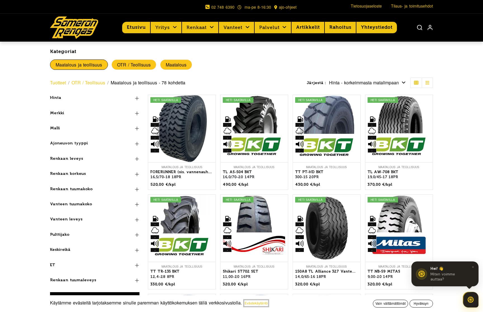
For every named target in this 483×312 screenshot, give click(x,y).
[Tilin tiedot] (430, 27)
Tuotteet (58, 82)
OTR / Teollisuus (134, 64)
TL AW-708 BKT (383, 172)
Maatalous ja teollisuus (79, 64)
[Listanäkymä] (427, 83)
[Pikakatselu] (212, 104)
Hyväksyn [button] (421, 303)
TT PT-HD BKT (309, 172)
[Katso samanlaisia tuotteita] (212, 141)
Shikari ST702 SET (240, 271)
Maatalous (176, 64)
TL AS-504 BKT (237, 172)
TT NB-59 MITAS (384, 271)
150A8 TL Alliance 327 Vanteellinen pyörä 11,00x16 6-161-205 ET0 (326, 271)
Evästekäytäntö (256, 303)
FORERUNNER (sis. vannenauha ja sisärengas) (181, 172)
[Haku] (419, 27)
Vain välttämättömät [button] (390, 303)
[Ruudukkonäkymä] (416, 83)
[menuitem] (136, 27)
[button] (367, 83)
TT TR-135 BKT (164, 271)
